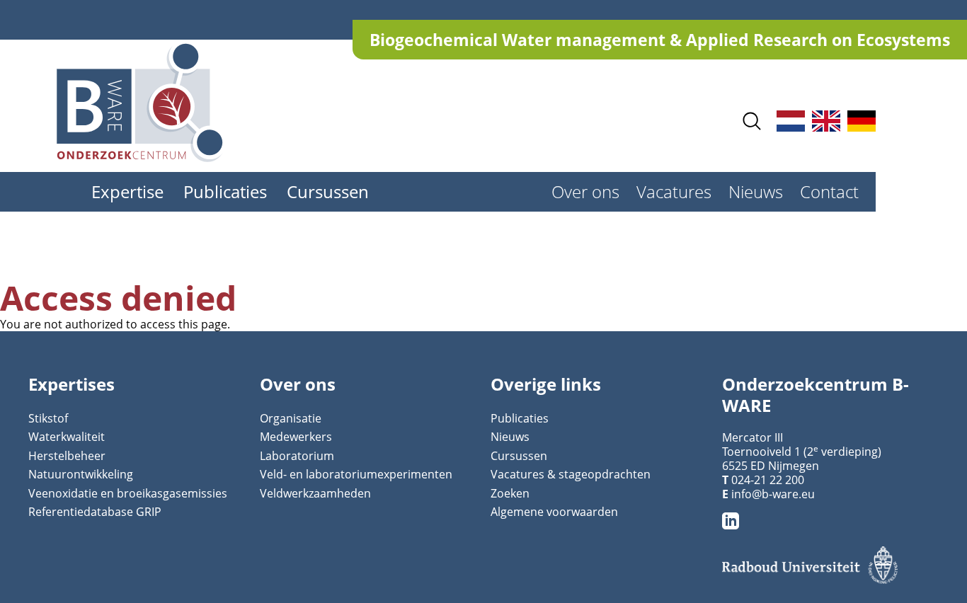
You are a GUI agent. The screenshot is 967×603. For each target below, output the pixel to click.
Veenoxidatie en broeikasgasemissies (127, 493)
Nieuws (755, 191)
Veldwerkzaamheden (315, 493)
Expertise (127, 191)
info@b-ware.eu (773, 494)
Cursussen (328, 191)
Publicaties (225, 191)
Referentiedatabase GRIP (94, 511)
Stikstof (48, 418)
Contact (829, 191)
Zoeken (510, 493)
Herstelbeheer (66, 456)
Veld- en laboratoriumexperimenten (356, 474)
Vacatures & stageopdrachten (571, 474)
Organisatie (290, 418)
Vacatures (673, 191)
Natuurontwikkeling (80, 474)
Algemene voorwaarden (554, 511)
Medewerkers (296, 436)
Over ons (585, 191)
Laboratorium (297, 456)
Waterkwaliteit (66, 436)
